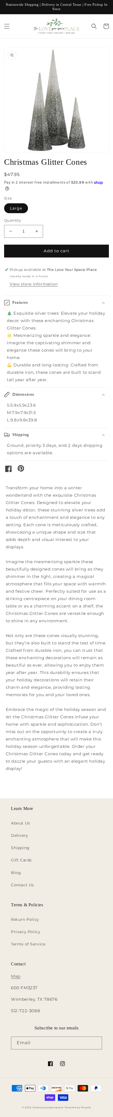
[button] (7, 26)
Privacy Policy (25, 931)
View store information (34, 284)
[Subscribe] (96, 1043)
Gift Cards (21, 860)
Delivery (19, 835)
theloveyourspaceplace (48, 1107)
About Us (20, 823)
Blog (16, 872)
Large (16, 208)
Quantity (12, 220)
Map (16, 976)
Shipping (20, 847)
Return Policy (25, 919)
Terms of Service (28, 944)
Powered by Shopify (78, 1107)
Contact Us (22, 884)
